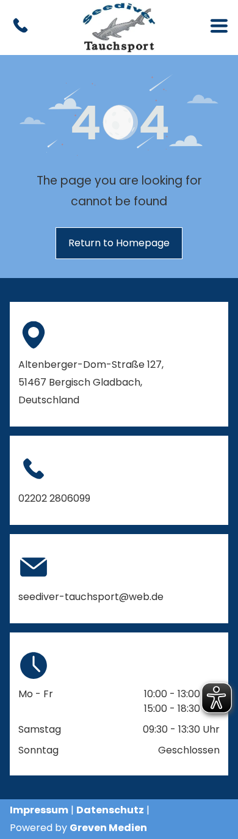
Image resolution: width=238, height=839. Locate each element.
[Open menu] (219, 27)
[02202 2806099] (20, 33)
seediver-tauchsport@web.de (91, 597)
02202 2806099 (54, 498)
